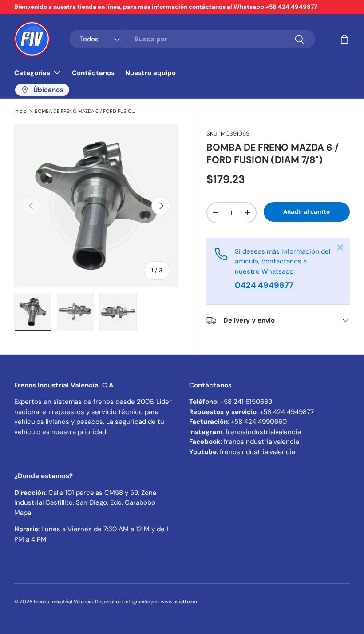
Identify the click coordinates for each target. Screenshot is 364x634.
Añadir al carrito (306, 211)
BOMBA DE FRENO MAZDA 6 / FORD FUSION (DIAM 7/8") (85, 111)
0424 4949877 (264, 285)
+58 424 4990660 (259, 421)
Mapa (22, 512)
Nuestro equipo (150, 72)
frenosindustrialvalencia (263, 431)
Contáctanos (93, 72)
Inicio (20, 111)
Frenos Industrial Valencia (63, 601)
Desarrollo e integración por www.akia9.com (146, 601)
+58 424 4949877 (287, 411)
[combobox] (192, 39)
